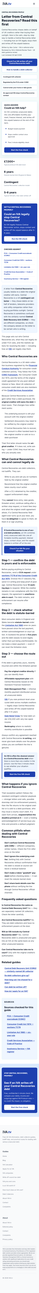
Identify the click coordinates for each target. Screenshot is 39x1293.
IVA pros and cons (9, 1181)
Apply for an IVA (8, 1169)
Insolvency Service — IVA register (16, 279)
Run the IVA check (19, 239)
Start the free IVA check (20, 774)
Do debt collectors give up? (17, 975)
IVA (10, 349)
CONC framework (10, 375)
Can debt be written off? (16, 987)
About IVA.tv (7, 1198)
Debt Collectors (8, 1194)
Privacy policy (8, 1239)
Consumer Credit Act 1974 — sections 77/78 (18, 261)
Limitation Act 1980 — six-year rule (17, 267)
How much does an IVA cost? (13, 1190)
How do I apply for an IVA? (16, 991)
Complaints (7, 1207)
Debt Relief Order (12, 716)
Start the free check (19, 150)
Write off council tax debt (12, 1177)
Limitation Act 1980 (14, 625)
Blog (4, 1160)
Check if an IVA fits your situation (20, 549)
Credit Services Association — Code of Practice (18, 273)
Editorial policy (8, 1227)
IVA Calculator (7, 1165)
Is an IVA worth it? (9, 1185)
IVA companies (8, 1173)
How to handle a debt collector (19, 70)
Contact (5, 1202)
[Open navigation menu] (34, 3)
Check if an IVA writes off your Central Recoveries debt (19, 62)
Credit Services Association (20, 390)
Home (5, 1156)
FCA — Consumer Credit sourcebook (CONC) (18, 254)
